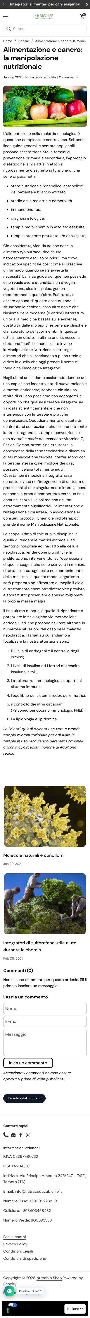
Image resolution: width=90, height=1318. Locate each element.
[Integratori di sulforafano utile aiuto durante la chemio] (45, 903)
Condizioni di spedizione (24, 1258)
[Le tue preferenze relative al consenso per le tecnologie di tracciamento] (7, 1310)
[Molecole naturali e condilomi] (45, 816)
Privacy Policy (15, 1244)
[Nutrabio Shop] (44, 16)
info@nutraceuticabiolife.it (38, 1191)
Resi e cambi (14, 1236)
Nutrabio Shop (49, 1277)
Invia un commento (28, 1063)
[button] (82, 16)
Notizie (23, 41)
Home (7, 41)
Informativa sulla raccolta (26, 1312)
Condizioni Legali (18, 1251)
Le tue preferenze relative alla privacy (49, 1305)
